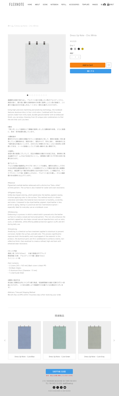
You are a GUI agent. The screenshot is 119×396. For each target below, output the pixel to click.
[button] (38, 4)
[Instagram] (54, 387)
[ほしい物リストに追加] (108, 65)
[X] (57, 387)
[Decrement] (71, 57)
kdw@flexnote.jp (68, 383)
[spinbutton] (75, 57)
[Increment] (79, 57)
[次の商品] (114, 340)
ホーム (10, 26)
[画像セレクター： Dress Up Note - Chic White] (27, 95)
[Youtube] (65, 387)
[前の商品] (4, 340)
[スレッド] (61, 387)
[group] (59, 340)
